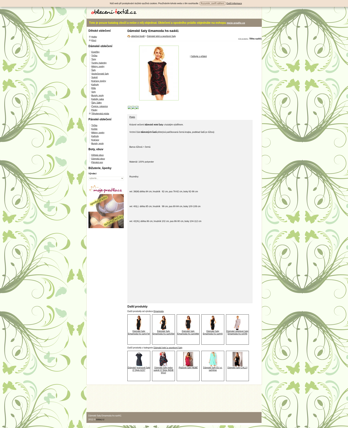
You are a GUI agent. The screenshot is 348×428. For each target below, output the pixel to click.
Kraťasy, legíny (98, 81)
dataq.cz (100, 419)
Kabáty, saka (97, 99)
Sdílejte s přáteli (199, 56)
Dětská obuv (97, 155)
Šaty (93, 70)
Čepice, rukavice (99, 106)
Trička (94, 55)
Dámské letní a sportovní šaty (161, 36)
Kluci (93, 40)
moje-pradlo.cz (236, 22)
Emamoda (159, 311)
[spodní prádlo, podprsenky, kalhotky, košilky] (106, 227)
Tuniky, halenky (99, 63)
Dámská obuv (98, 158)
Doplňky (95, 52)
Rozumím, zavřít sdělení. (213, 3)
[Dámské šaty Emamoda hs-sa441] (159, 99)
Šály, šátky (96, 102)
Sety (93, 92)
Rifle (93, 88)
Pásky (94, 110)
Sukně (94, 77)
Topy (93, 59)
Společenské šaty (100, 73)
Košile (94, 129)
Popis (132, 117)
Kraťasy (95, 140)
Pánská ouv (97, 162)
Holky (94, 37)
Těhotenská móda (100, 113)
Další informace (234, 3)
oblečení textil (138, 36)
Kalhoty (95, 84)
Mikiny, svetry (97, 66)
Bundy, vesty (97, 95)
